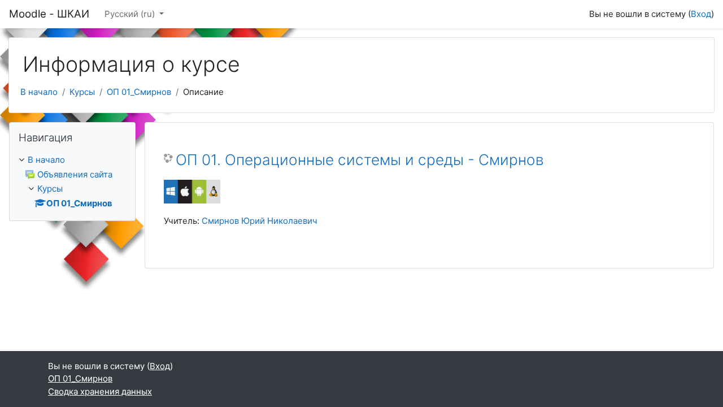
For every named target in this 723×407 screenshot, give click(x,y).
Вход (701, 13)
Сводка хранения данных (100, 391)
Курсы (82, 91)
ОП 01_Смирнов (139, 91)
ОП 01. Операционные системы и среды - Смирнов (360, 159)
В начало (39, 91)
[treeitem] (72, 182)
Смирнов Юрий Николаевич (259, 220)
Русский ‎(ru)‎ (130, 13)
